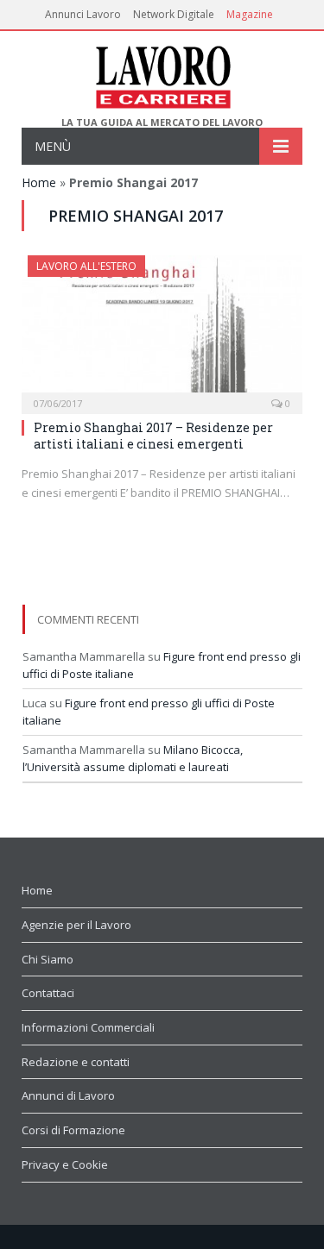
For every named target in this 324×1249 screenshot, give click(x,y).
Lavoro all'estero (86, 266)
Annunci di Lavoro (68, 1095)
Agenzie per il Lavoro (76, 924)
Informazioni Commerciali (88, 1027)
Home (39, 182)
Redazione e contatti (76, 1062)
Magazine (249, 14)
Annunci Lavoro (83, 14)
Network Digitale (173, 14)
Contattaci (48, 993)
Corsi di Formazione (73, 1130)
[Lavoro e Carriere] (162, 73)
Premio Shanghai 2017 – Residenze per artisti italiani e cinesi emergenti (153, 435)
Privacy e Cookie (65, 1164)
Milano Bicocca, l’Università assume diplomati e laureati (132, 758)
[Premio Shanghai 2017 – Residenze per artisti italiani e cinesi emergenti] (162, 329)
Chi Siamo (47, 959)
